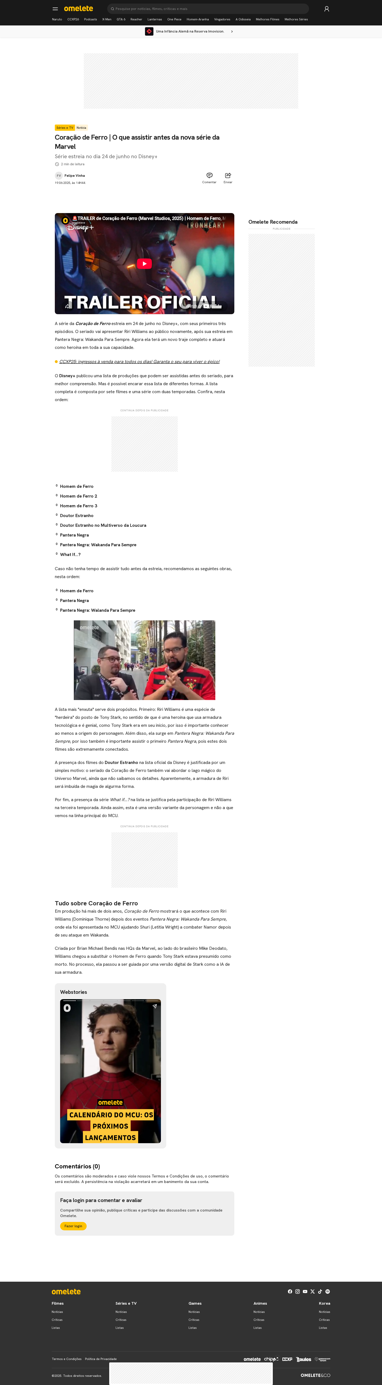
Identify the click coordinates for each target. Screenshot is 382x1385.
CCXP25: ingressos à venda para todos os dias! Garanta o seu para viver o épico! (139, 361)
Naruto (57, 19)
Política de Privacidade (101, 1359)
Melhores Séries (296, 19)
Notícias (57, 1312)
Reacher (136, 19)
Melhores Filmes (267, 19)
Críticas (57, 1320)
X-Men (106, 19)
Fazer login (73, 1226)
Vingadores (222, 19)
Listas (56, 1328)
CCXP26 (73, 19)
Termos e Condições (67, 1359)
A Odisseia (243, 19)
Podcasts (90, 19)
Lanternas (155, 19)
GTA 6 (121, 19)
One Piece (174, 19)
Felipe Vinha (75, 175)
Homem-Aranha (198, 19)
